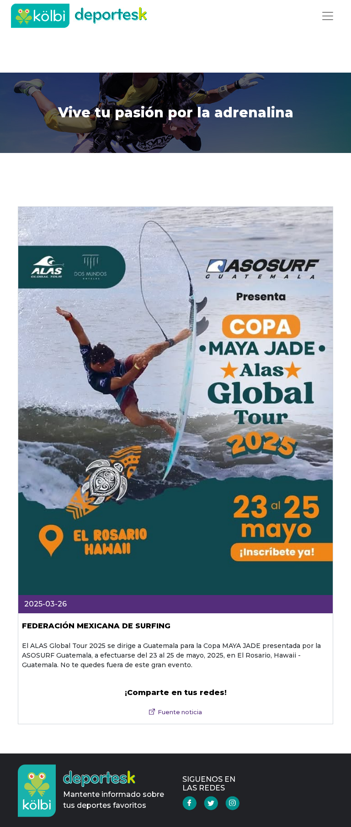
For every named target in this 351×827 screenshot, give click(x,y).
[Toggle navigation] (327, 16)
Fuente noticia (180, 712)
